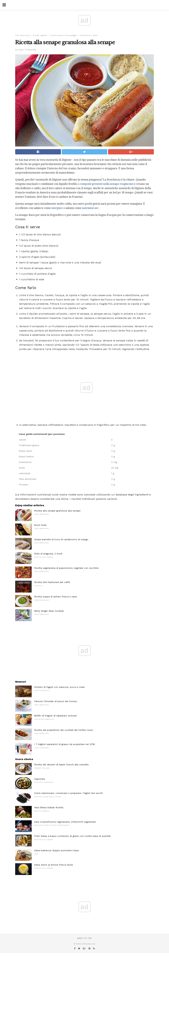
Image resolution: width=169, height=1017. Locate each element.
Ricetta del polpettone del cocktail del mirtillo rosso (63, 730)
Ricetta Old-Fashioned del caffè (52, 582)
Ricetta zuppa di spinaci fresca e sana (55, 596)
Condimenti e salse (89, 35)
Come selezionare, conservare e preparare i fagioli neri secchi (68, 793)
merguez (57, 208)
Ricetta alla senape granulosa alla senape (57, 510)
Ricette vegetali (40, 35)
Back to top (84, 938)
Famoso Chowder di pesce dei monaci (55, 701)
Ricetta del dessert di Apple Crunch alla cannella (61, 764)
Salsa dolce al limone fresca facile (53, 864)
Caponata (39, 779)
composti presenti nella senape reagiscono (106, 183)
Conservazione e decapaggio (63, 35)
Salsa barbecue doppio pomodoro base (56, 850)
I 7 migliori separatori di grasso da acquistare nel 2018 (64, 744)
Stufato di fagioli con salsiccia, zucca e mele (59, 687)
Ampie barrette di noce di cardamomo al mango (61, 539)
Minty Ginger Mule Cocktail (49, 611)
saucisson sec (90, 208)
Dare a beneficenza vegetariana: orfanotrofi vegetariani (65, 821)
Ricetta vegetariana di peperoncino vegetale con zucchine (66, 568)
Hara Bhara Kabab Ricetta (48, 807)
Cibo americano (22, 35)
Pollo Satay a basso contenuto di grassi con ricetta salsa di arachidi (72, 836)
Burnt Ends (40, 525)
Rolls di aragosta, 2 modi (48, 553)
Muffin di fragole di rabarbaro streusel (55, 715)
